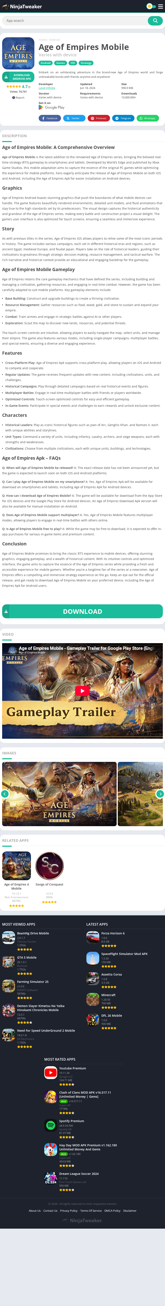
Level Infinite (47, 88)
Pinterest (101, 118)
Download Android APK (22, 77)
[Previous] (5, 794)
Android (54, 40)
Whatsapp (149, 118)
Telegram (126, 118)
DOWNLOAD (82, 611)
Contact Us (50, 1211)
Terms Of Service (91, 1211)
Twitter (75, 118)
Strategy (86, 63)
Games (60, 63)
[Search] (155, 21)
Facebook (52, 118)
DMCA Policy (112, 1211)
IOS (73, 63)
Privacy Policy (69, 1211)
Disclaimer (129, 1211)
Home (43, 40)
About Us (35, 1211)
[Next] (160, 794)
